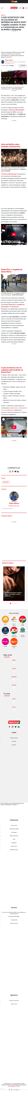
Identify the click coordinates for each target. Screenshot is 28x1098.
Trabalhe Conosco (14, 849)
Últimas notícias (14, 737)
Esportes (14, 744)
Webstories (7, 563)
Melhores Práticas (14, 835)
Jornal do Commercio (14, 1000)
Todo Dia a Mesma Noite (16, 110)
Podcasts (14, 741)
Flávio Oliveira (9, 60)
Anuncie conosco (14, 923)
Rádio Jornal (14, 1004)
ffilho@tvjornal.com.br (14, 506)
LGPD (14, 839)
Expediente (14, 842)
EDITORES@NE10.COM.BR (14, 1086)
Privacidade (14, 832)
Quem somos (14, 825)
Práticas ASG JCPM (14, 828)
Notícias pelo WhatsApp (14, 916)
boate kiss (6, 482)
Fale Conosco (14, 846)
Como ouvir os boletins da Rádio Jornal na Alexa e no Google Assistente (14, 913)
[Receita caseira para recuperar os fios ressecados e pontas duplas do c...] (14, 583)
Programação (14, 919)
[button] (10, 603)
